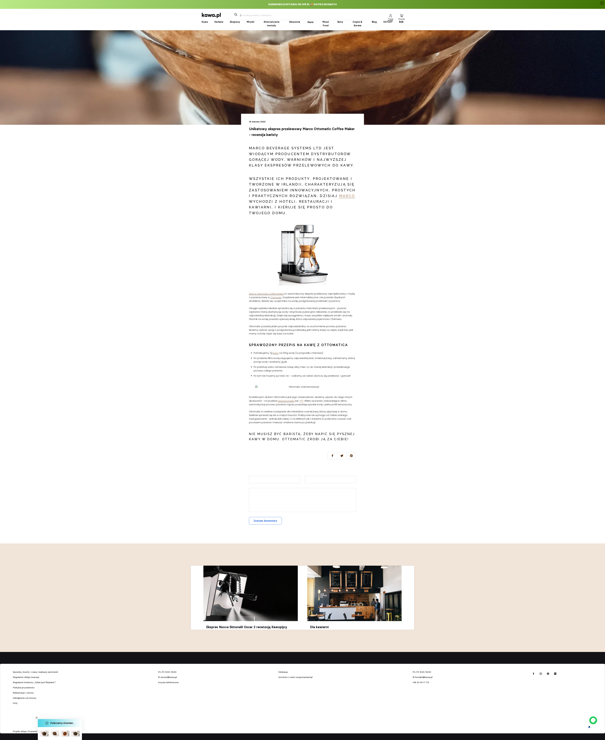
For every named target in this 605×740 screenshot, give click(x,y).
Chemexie (275, 297)
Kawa (205, 21)
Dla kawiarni (319, 627)
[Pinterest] (548, 673)
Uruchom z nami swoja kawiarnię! (295, 677)
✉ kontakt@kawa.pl (422, 677)
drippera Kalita (286, 400)
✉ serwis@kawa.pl (167, 677)
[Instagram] (541, 673)
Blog (374, 21)
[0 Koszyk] (401, 15)
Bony (340, 21)
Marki (310, 22)
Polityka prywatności (24, 687)
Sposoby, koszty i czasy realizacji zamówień (35, 672)
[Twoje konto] (390, 15)
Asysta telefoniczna (168, 682)
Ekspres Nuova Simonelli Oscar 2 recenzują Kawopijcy (246, 627)
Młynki (250, 21)
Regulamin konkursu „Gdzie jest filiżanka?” (34, 682)
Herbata (218, 21)
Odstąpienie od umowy (24, 698)
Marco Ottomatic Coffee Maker (266, 293)
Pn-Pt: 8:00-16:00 (167, 672)
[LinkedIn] (555, 673)
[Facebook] (533, 673)
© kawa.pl (17, 727)
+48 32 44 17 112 (421, 682)
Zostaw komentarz (265, 520)
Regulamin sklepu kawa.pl (26, 677)
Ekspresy (235, 21)
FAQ (15, 703)
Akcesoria (294, 21)
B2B (401, 21)
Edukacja (283, 672)
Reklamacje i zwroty (23, 692)
